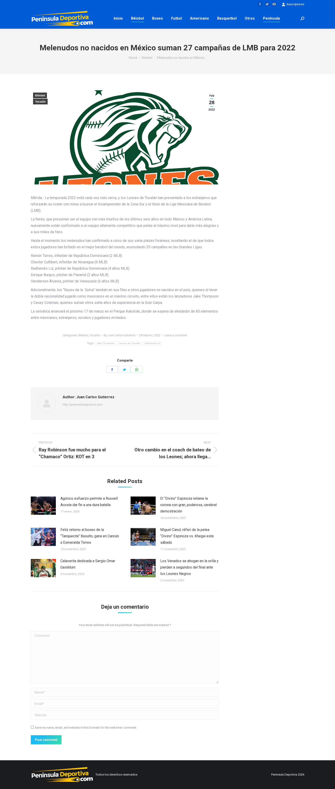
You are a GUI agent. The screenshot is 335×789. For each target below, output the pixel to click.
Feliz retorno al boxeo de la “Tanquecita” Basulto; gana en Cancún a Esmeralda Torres (89, 536)
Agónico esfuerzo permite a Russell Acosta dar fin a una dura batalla (89, 501)
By (120, 335)
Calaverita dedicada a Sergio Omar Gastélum (87, 564)
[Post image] (43, 506)
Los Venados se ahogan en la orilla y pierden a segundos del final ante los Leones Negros (189, 567)
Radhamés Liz (153, 343)
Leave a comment (175, 335)
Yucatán (40, 101)
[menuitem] (118, 18)
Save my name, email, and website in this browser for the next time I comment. (86, 727)
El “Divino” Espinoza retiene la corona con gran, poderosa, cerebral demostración (188, 504)
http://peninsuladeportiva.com (83, 404)
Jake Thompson (106, 343)
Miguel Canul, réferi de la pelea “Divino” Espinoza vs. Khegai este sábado (187, 536)
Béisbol (40, 95)
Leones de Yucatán (130, 343)
